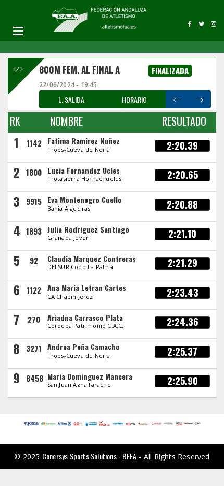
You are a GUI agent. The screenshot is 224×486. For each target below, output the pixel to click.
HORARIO (134, 99)
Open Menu (18, 30)
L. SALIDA (71, 99)
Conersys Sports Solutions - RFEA (89, 456)
